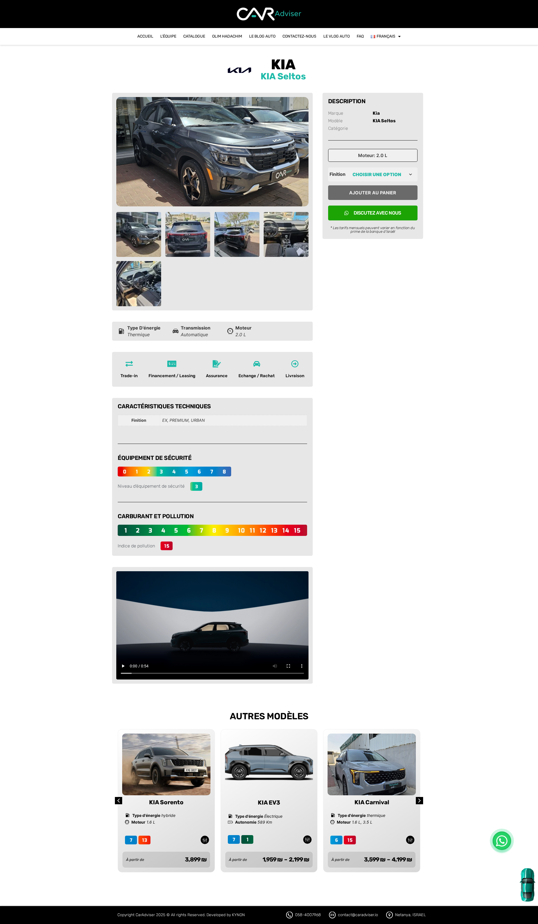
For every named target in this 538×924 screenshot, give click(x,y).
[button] (419, 800)
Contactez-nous (299, 36)
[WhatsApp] (502, 840)
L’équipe (168, 36)
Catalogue (194, 36)
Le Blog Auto (262, 36)
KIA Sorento (166, 802)
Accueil (145, 36)
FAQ (360, 36)
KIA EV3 (269, 802)
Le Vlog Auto (336, 36)
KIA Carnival (371, 802)
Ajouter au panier (372, 192)
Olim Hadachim (227, 36)
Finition (337, 174)
